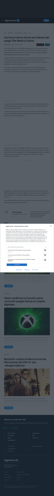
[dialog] (27, 248)
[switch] (44, 250)
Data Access (27, 269)
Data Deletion (19, 269)
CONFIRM (16, 264)
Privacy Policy (35, 269)
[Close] (51, 226)
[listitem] (27, 247)
